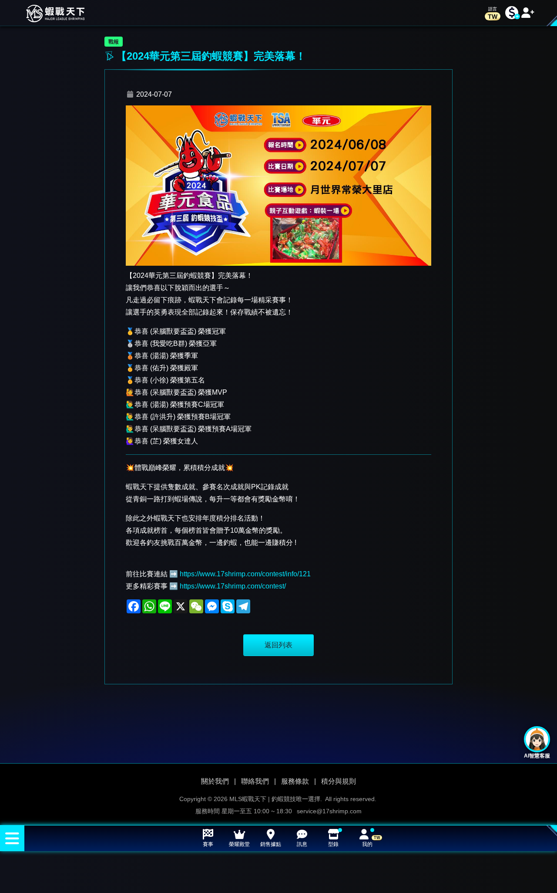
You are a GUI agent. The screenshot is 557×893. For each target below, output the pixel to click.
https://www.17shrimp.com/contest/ (233, 586)
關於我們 (215, 781)
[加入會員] (527, 13)
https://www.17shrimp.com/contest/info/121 (245, 574)
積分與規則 (338, 781)
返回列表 (278, 645)
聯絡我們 (255, 781)
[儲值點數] (511, 13)
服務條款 (295, 781)
